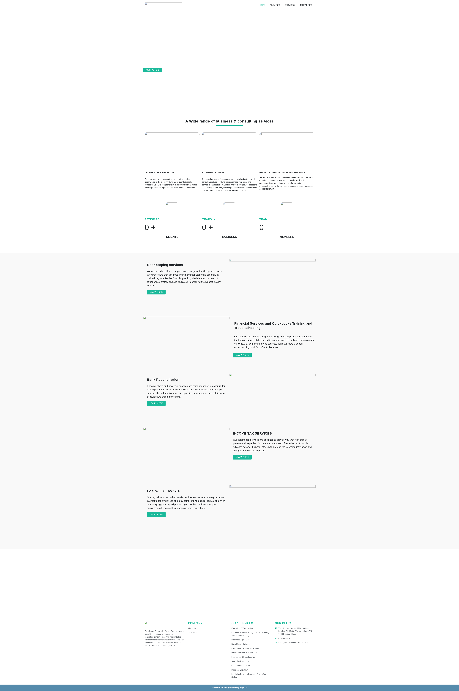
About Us (275, 5)
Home (262, 5)
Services (290, 5)
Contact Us (305, 5)
